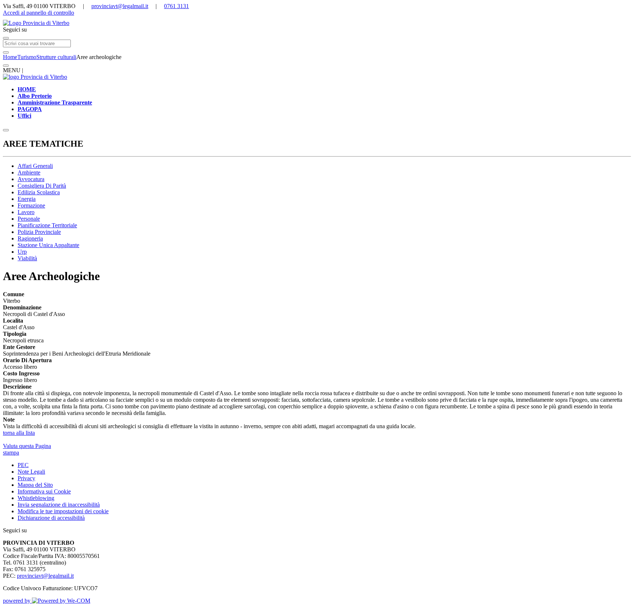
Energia (27, 199)
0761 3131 (176, 6)
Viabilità (27, 258)
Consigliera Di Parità (42, 186)
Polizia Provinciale (39, 232)
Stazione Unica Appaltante (48, 245)
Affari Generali (35, 166)
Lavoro (26, 212)
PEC (23, 465)
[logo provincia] (317, 23)
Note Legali (31, 471)
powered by (17, 601)
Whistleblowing (36, 498)
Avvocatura (31, 179)
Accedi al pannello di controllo (38, 13)
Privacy (26, 478)
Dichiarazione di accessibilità (51, 518)
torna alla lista (19, 433)
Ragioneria (30, 238)
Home (10, 57)
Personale (29, 219)
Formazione (31, 205)
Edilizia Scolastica (39, 192)
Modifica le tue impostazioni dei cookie (63, 511)
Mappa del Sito (35, 485)
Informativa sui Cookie (44, 491)
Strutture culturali (56, 57)
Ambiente (29, 172)
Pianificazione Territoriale (47, 225)
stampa (11, 452)
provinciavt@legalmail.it (119, 6)
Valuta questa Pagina (27, 446)
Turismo (26, 57)
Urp (22, 252)
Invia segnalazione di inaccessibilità (59, 504)
